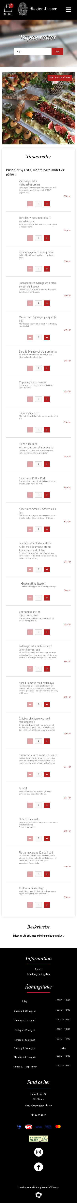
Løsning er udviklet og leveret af (39, 1187)
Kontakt (38, 969)
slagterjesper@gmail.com (38, 1105)
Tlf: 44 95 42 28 (38, 1115)
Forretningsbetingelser (38, 974)
